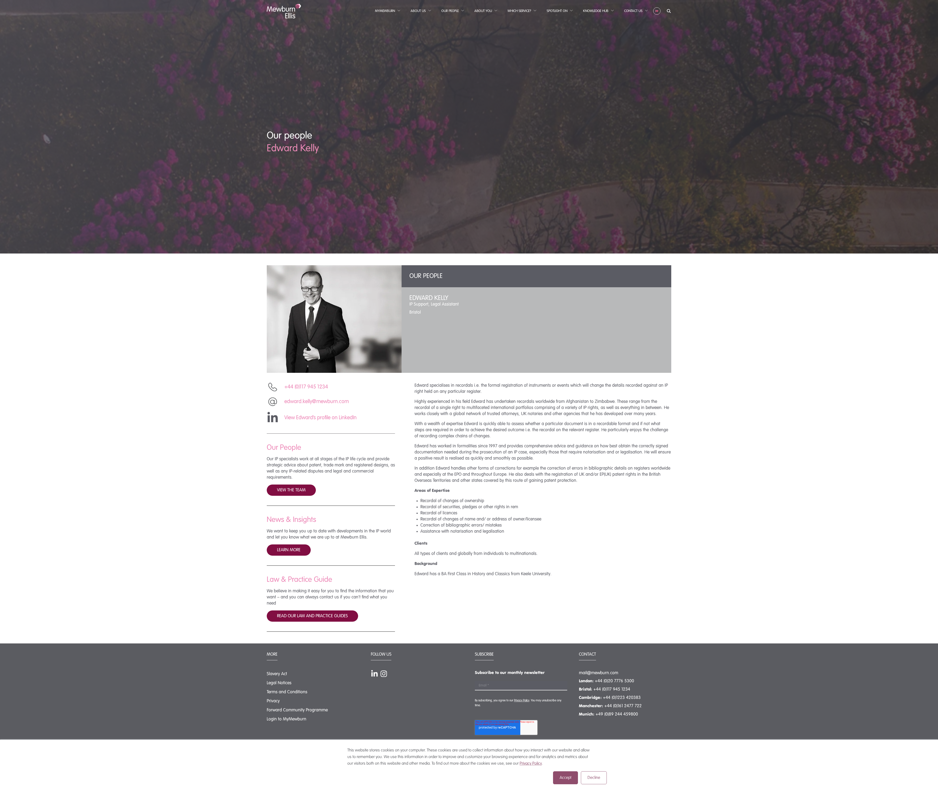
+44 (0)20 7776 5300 (614, 681)
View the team (291, 490)
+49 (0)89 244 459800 (617, 714)
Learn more (288, 550)
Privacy (273, 701)
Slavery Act (277, 674)
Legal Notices (279, 683)
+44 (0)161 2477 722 (623, 706)
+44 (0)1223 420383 (622, 698)
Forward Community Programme (297, 710)
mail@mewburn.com (598, 673)
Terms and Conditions (287, 692)
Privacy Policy (531, 764)
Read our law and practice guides (312, 616)
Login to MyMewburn (286, 719)
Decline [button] (593, 778)
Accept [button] (565, 778)
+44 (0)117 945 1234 (611, 689)
